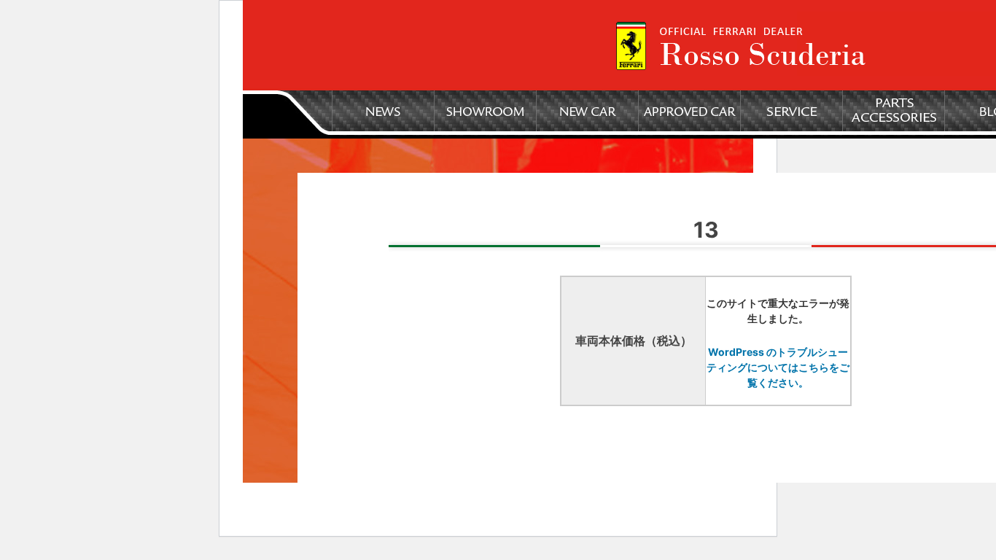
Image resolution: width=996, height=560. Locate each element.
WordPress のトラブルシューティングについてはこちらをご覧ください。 (778, 367)
